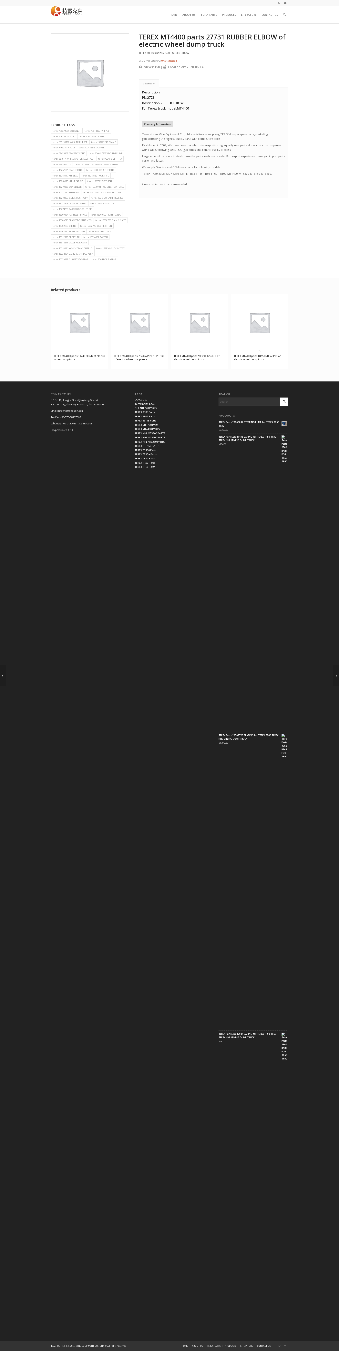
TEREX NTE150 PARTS (147, 446)
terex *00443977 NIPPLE (97, 130)
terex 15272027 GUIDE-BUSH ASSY (70, 197)
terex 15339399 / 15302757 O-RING (70, 259)
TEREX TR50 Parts (145, 462)
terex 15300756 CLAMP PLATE (110, 220)
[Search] (284, 14)
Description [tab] (149, 83)
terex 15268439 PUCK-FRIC (95, 175)
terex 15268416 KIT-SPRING (100, 169)
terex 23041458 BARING (104, 259)
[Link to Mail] (285, 3)
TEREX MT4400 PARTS (147, 429)
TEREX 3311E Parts (145, 420)
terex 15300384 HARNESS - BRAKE (70, 214)
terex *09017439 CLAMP (91, 136)
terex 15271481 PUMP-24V (66, 192)
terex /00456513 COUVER (92, 147)
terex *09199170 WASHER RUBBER (70, 142)
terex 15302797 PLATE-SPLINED (69, 231)
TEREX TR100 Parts (146, 450)
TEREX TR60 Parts (145, 467)
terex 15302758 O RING (65, 225)
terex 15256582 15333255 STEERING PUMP (96, 164)
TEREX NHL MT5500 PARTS (150, 437)
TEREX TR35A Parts (146, 454)
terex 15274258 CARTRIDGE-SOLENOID (72, 208)
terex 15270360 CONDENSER (67, 186)
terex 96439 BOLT (62, 164)
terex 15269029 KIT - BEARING (68, 181)
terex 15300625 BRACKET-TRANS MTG (72, 220)
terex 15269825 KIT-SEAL (99, 181)
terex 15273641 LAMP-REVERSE (107, 197)
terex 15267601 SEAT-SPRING (68, 169)
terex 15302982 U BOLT (100, 231)
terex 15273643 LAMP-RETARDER (69, 203)
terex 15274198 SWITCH (102, 203)
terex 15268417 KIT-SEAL (65, 175)
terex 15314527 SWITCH (95, 237)
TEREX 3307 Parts (145, 416)
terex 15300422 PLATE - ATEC (106, 214)
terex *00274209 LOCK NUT (67, 130)
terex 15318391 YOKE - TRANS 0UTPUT (72, 248)
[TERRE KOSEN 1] (66, 14)
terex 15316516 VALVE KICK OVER (70, 242)
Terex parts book (145, 404)
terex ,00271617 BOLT (64, 147)
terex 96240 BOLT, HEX (110, 158)
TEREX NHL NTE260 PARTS (150, 441)
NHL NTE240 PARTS (146, 408)
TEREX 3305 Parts (145, 412)
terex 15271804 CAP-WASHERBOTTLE (102, 192)
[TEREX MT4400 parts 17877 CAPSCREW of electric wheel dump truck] (3, 675)
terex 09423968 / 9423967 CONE (69, 153)
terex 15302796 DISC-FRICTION (96, 225)
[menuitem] (173, 14)
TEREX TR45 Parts (145, 458)
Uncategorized (169, 60)
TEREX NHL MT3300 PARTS (150, 433)
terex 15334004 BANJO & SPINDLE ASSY (73, 253)
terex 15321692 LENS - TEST (110, 248)
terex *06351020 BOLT (64, 136)
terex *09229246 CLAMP (103, 142)
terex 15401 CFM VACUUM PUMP (106, 153)
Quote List (141, 399)
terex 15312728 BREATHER (66, 237)
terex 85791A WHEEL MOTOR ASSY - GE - (74, 158)
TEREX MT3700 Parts (147, 425)
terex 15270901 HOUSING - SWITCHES (104, 186)
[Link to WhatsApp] (279, 3)
